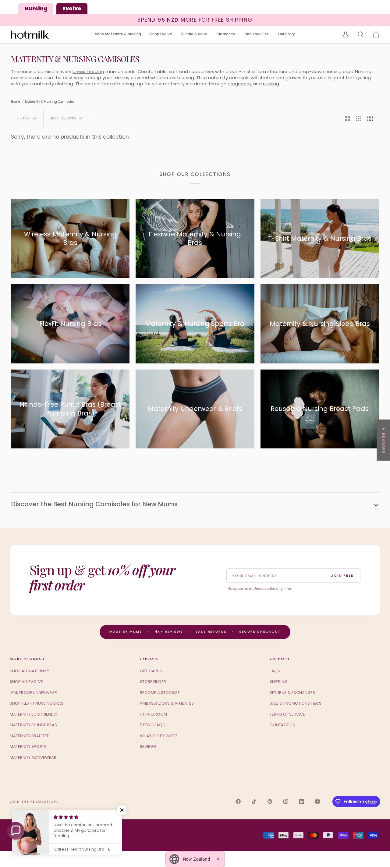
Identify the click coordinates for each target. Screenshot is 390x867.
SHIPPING (278, 682)
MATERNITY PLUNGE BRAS (33, 725)
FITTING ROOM (153, 714)
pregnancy (240, 84)
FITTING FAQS (152, 725)
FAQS (275, 671)
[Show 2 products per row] (347, 118)
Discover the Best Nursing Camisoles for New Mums (94, 504)
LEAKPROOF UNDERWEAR (33, 692)
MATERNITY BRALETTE (29, 736)
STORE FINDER (153, 682)
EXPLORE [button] (149, 658)
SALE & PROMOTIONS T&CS (295, 703)
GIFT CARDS (151, 671)
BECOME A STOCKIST (160, 692)
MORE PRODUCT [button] (27, 658)
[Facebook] (238, 801)
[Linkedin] (301, 801)
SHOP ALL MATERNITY (29, 671)
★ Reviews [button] (384, 440)
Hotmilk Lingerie (34, 835)
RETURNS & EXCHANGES (292, 692)
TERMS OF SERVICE (287, 714)
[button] (118, 34)
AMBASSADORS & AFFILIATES (167, 703)
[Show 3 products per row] (358, 118)
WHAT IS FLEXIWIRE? (158, 736)
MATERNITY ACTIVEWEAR (33, 757)
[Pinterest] (270, 801)
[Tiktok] (254, 801)
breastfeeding (88, 72)
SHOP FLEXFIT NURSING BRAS (36, 703)
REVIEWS (148, 746)
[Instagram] (286, 801)
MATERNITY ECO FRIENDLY (33, 714)
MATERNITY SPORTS (28, 746)
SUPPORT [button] (280, 658)
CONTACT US (282, 725)
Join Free (342, 575)
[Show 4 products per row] (371, 118)
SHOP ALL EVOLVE (26, 682)
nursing (271, 84)
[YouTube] (317, 801)
